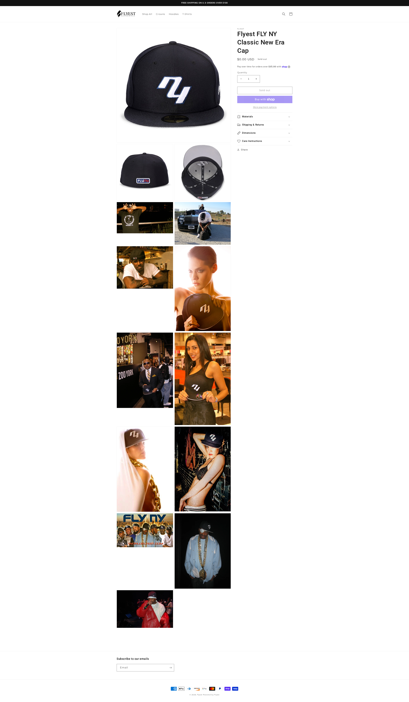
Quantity (242, 72)
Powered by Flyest (211, 695)
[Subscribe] (170, 667)
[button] (283, 14)
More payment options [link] (265, 107)
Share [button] (244, 149)
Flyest (199, 695)
